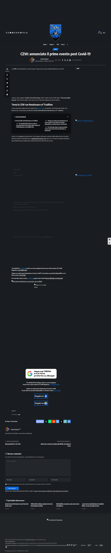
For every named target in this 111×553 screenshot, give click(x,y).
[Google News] (13, 32)
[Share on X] (65, 60)
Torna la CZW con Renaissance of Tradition (26, 120)
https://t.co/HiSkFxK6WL (55, 202)
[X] (8, 32)
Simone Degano (44, 59)
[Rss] (27, 32)
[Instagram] (15, 32)
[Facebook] (6, 32)
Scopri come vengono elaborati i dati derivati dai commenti (51, 491)
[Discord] (21, 32)
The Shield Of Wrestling (11, 545)
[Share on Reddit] (7, 83)
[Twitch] (19, 32)
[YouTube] (10, 32)
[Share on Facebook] (62, 60)
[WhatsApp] (25, 32)
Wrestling (41, 108)
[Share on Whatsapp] (7, 79)
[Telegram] (23, 32)
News (55, 49)
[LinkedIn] (17, 32)
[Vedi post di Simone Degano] (32, 60)
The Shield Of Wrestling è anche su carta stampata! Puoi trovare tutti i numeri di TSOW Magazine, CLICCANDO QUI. (28, 125)
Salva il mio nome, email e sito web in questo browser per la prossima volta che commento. (29, 484)
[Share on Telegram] (7, 87)
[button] (101, 32)
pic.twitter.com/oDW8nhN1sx (43, 237)
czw (19, 414)
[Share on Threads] (61, 421)
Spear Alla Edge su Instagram (54, 278)
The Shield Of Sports (30, 539)
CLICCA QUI (22, 275)
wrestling (30, 278)
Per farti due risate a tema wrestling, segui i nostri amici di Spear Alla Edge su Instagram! (56, 128)
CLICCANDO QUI (22, 270)
